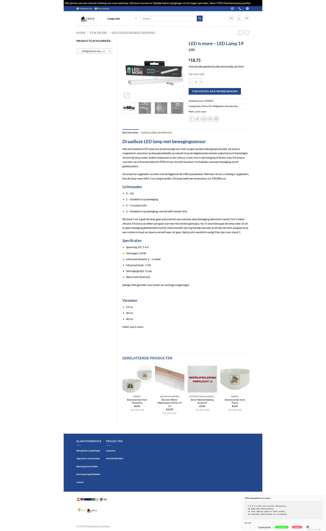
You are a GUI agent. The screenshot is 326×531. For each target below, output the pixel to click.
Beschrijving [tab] (130, 132)
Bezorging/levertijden (87, 466)
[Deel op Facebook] (191, 119)
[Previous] (128, 69)
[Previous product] (246, 32)
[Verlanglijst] (246, 18)
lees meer (247, 523)
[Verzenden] (200, 18)
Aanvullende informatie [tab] (156, 132)
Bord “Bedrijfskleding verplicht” (202, 401)
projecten (110, 450)
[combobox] (94, 51)
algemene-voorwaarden (88, 458)
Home (81, 33)
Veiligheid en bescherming (133, 33)
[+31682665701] (248, 8)
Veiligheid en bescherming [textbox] (94, 51)
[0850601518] (240, 8)
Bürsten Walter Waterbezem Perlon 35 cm (170, 402)
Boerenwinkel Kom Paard (235, 401)
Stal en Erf (98, 33)
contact (80, 482)
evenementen (114, 458)
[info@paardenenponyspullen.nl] (233, 8)
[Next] (178, 69)
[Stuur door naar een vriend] (204, 119)
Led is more (200, 111)
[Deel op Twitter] (198, 119)
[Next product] (239, 32)
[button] (122, 18)
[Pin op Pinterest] (210, 119)
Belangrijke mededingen (88, 450)
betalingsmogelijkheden (88, 474)
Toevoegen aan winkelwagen (215, 91)
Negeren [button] (256, 3)
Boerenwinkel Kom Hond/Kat (137, 401)
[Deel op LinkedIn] (216, 119)
